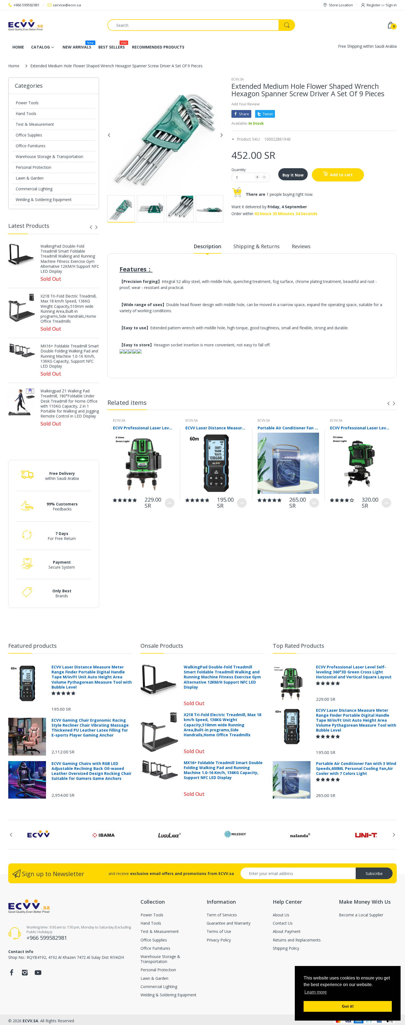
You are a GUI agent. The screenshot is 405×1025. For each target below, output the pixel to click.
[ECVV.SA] (53, 25)
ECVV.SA (237, 79)
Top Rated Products (298, 645)
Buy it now (293, 175)
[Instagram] (24, 974)
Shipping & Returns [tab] (256, 246)
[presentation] (91, 227)
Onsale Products (162, 645)
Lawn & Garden (30, 178)
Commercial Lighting (34, 188)
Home (13, 65)
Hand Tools (26, 113)
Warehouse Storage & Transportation (49, 156)
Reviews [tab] (301, 246)
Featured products (32, 645)
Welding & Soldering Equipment (44, 199)
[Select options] (169, 503)
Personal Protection (33, 167)
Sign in (391, 4)
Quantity (238, 169)
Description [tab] (207, 246)
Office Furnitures (30, 145)
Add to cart (341, 174)
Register (373, 4)
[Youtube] (38, 974)
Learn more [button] (315, 992)
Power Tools (27, 102)
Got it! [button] (348, 1006)
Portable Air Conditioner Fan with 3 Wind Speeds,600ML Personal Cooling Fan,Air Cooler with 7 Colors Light (288, 427)
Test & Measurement (35, 124)
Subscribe (374, 873)
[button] (125, 500)
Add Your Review (245, 103)
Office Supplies (29, 135)
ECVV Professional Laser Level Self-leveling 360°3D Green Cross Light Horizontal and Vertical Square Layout (143, 427)
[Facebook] (11, 974)
